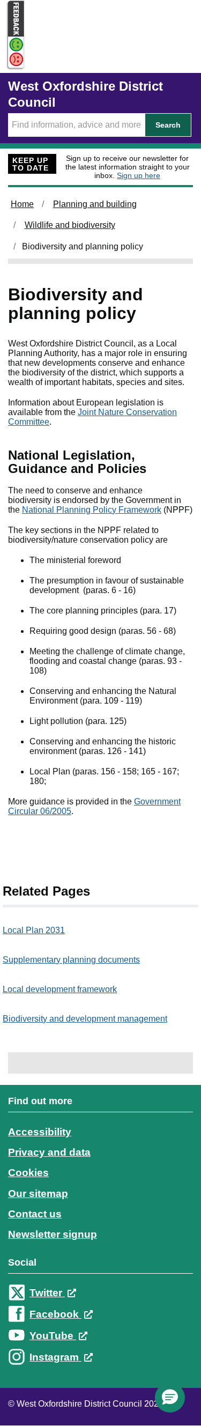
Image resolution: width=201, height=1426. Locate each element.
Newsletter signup (52, 1234)
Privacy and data (49, 1152)
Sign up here (138, 175)
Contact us (35, 1214)
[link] (100, 1239)
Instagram (55, 1357)
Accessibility (39, 1131)
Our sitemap (38, 1193)
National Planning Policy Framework (91, 509)
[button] (170, 1398)
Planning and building (95, 204)
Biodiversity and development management (85, 1018)
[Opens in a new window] (12, 59)
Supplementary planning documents (71, 959)
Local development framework (60, 989)
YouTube (52, 1335)
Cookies (28, 1172)
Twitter (47, 1292)
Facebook (55, 1314)
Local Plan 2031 (34, 930)
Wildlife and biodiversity (70, 225)
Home (22, 204)
